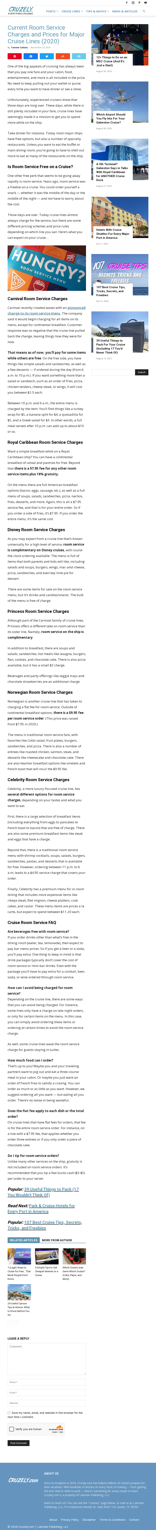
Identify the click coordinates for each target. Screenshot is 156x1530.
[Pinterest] (139, 2)
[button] (143, 11)
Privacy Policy (70, 1519)
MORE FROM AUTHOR (57, 1240)
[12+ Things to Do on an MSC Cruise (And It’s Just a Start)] (119, 45)
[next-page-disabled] (16, 1322)
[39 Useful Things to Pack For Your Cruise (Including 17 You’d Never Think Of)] (119, 332)
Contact (134, 1519)
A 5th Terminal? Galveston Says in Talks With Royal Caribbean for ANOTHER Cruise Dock (112, 172)
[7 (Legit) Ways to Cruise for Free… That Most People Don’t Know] (19, 1256)
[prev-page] (10, 1322)
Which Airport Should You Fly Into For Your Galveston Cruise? (110, 118)
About (53, 1519)
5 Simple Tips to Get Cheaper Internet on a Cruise (46, 1271)
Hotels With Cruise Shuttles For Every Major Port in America (112, 234)
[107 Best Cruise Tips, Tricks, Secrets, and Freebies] (119, 274)
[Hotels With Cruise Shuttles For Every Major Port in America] (119, 217)
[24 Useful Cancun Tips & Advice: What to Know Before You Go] (19, 1292)
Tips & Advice (96, 11)
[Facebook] (127, 2)
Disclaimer (89, 1519)
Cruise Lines (70, 11)
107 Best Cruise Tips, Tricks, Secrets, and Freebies (110, 291)
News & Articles (125, 11)
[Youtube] (145, 2)
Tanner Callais (19, 47)
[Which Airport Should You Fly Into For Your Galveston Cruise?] (119, 102)
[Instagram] (133, 2)
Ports (51, 11)
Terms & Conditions (112, 1519)
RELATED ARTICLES (23, 1240)
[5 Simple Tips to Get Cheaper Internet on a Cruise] (46, 1256)
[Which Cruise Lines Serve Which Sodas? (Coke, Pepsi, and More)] (74, 1256)
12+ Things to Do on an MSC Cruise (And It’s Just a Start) (111, 61)
